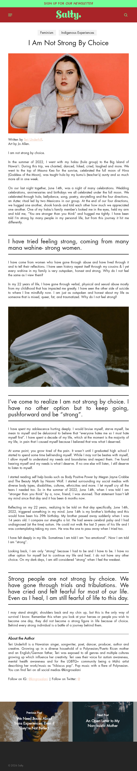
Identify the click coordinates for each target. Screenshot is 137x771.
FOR (68, 3)
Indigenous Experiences (77, 32)
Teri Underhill (33, 139)
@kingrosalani (38, 679)
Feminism (46, 32)
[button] (10, 15)
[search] (124, 15)
